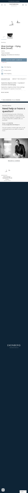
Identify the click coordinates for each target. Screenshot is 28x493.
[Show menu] (1, 5)
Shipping (3, 55)
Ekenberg (3, 42)
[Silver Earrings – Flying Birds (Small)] (7, 169)
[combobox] (23, 491)
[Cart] (25, 5)
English (22, 491)
